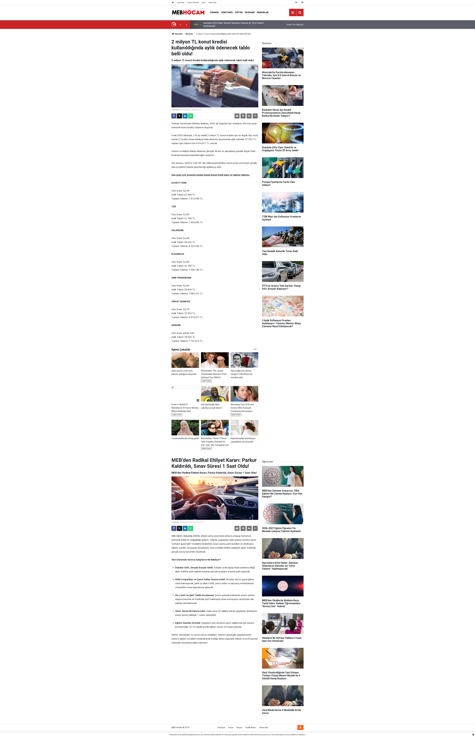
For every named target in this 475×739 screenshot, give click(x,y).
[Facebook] (173, 115)
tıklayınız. (302, 735)
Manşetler (180, 2)
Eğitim (238, 12)
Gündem (214, 12)
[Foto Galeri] (302, 2)
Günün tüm (295, 24)
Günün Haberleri (193, 2)
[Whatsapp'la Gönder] (190, 115)
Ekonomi (249, 12)
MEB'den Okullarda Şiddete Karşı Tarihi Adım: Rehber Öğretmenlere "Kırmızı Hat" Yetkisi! (235, 24)
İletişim (239, 728)
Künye (230, 728)
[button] (243, 115)
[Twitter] (179, 115)
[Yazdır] (237, 115)
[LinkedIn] (185, 115)
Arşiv (203, 2)
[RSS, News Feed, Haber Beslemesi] (300, 727)
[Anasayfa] (172, 2)
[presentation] (180, 24)
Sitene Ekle (212, 2)
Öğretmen (227, 12)
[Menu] (292, 12)
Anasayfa (178, 34)
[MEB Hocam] (188, 12)
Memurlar (263, 12)
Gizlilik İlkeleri (250, 728)
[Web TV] (296, 2)
